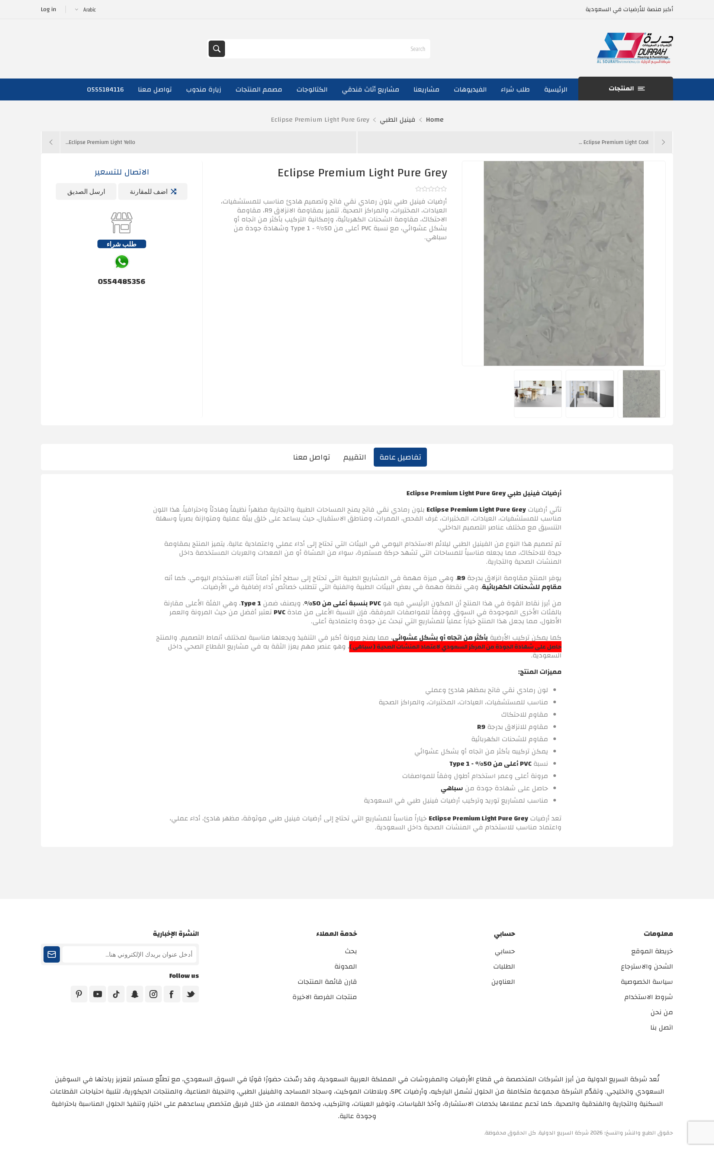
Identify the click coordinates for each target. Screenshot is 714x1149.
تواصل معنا (311, 457)
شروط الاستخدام (648, 997)
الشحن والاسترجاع (647, 966)
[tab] (400, 457)
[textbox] (327, 49)
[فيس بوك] (172, 994)
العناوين (503, 982)
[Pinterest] (79, 994)
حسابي (505, 951)
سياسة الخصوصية (647, 982)
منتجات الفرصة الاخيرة (324, 997)
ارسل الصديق (86, 191)
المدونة (345, 966)
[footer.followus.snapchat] (134, 994)
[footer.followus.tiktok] (116, 994)
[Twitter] (190, 994)
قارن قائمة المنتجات (327, 982)
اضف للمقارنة (149, 191)
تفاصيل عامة (400, 457)
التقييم (354, 457)
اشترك (52, 954)
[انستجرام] (153, 994)
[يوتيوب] (97, 994)
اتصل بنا (661, 1027)
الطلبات (504, 966)
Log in (48, 9)
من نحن (661, 1012)
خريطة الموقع (652, 951)
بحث (217, 49)
